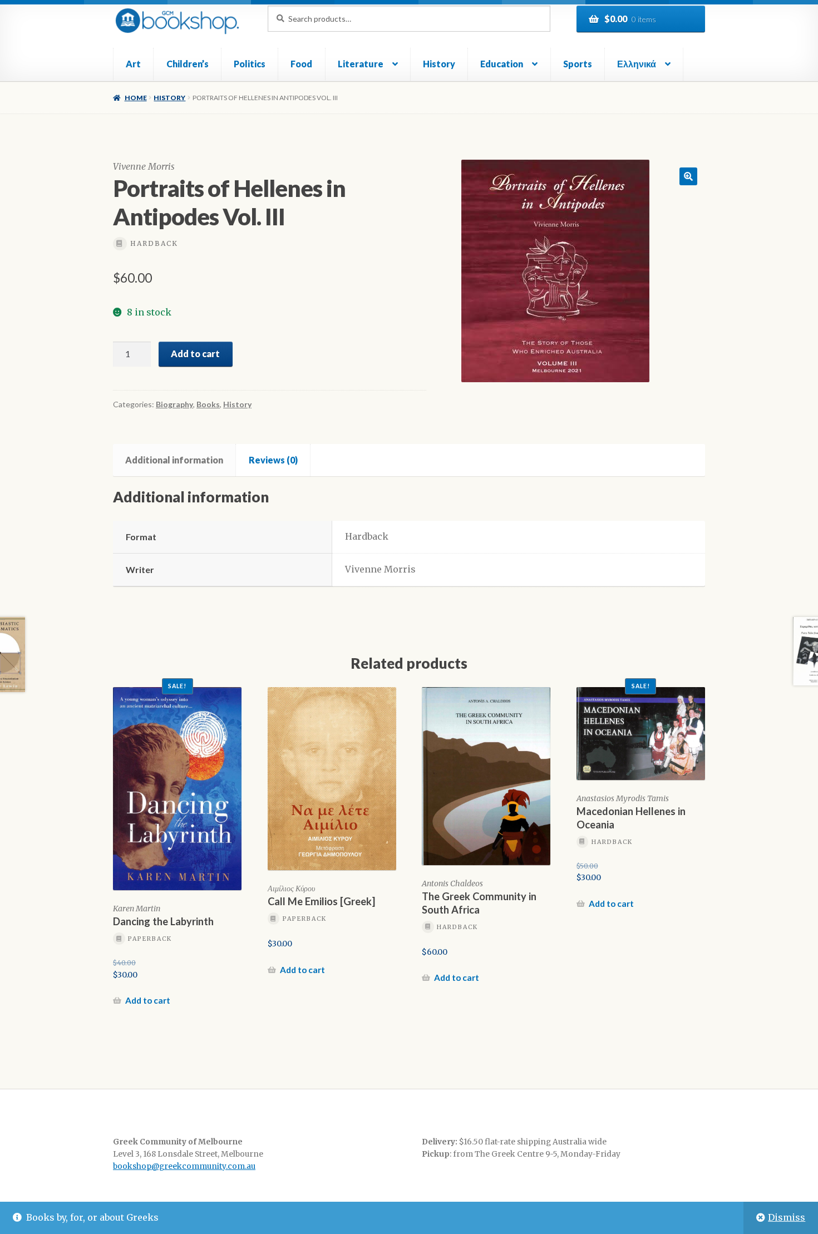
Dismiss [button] (786, 1217)
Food (301, 63)
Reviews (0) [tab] (273, 460)
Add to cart (195, 353)
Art (133, 63)
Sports (577, 63)
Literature (360, 63)
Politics (249, 63)
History (439, 63)
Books (208, 404)
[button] (688, 176)
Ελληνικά (636, 63)
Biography (174, 404)
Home (135, 97)
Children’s (187, 63)
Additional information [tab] (174, 460)
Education (501, 63)
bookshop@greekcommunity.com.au (184, 1166)
